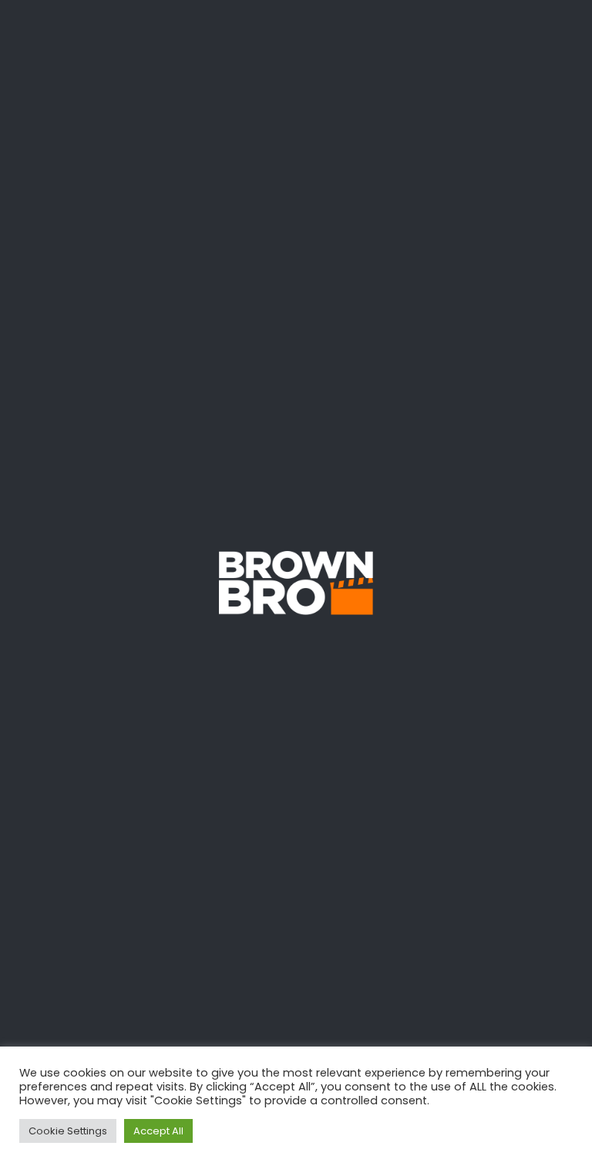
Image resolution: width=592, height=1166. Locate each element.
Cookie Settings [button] (68, 1131)
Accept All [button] (158, 1131)
